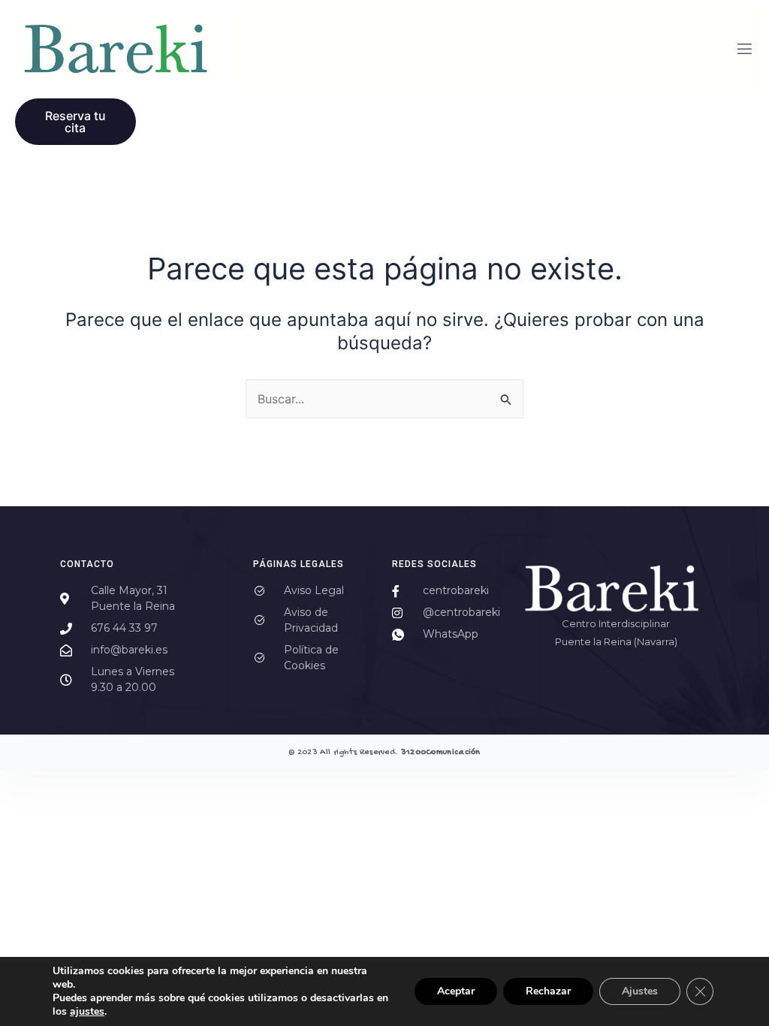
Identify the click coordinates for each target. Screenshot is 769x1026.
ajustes (87, 1011)
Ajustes (640, 991)
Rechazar (548, 991)
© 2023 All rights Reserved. (384, 752)
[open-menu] (744, 49)
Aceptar (456, 991)
